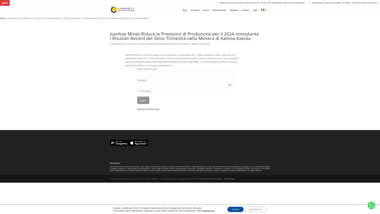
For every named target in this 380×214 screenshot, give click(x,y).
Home (3, 18)
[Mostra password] (230, 85)
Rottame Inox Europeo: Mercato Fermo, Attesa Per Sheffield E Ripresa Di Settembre (251, 2)
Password (142, 80)
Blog (185, 10)
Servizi (206, 10)
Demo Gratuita (219, 10)
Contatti (245, 10)
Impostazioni (255, 209)
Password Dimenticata (148, 109)
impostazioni (208, 210)
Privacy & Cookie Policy (210, 178)
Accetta (235, 209)
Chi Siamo (195, 10)
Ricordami (145, 91)
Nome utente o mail (147, 69)
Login (255, 10)
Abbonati (234, 10)
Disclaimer (229, 178)
